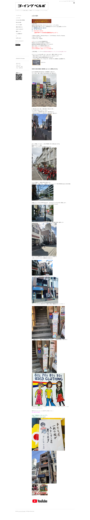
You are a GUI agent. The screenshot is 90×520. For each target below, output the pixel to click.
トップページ (18, 15)
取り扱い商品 (18, 22)
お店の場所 (18, 17)
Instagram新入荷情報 (20, 20)
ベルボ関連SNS (19, 33)
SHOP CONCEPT (19, 29)
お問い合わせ (18, 38)
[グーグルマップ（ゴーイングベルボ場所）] (45, 62)
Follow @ (17, 43)
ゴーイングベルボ (21, 511)
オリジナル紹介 (19, 24)
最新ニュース (18, 31)
